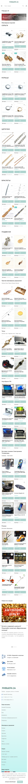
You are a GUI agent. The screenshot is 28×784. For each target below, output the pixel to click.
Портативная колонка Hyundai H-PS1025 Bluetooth (7, 516)
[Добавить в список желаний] (12, 31)
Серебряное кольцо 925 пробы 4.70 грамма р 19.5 (20, 94)
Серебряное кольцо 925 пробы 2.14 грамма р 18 (7, 116)
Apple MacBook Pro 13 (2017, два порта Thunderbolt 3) (7, 441)
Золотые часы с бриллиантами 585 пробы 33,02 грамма (19, 371)
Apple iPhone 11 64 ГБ (19, 515)
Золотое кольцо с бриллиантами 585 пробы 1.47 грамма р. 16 (19, 117)
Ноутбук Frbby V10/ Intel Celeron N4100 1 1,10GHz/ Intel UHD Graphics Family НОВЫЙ (20, 442)
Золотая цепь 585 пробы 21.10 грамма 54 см (7, 168)
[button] (3, 17)
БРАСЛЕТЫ (6, 180)
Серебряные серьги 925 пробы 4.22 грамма (7, 42)
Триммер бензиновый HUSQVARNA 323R (7, 585)
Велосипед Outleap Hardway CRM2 (19, 566)
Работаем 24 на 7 (11, 669)
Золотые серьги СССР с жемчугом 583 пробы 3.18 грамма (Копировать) (20, 43)
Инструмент (4, 528)
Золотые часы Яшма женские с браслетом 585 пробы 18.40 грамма (7, 349)
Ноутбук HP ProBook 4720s (7, 397)
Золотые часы (5, 333)
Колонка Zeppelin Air (19, 493)
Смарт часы (18, 333)
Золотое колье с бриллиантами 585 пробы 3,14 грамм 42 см (7, 321)
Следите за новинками (12, 657)
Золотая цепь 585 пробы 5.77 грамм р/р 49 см (19, 168)
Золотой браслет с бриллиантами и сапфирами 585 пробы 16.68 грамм (19, 220)
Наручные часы (11, 333)
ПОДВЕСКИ (6, 232)
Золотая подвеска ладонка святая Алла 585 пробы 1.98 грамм (7, 270)
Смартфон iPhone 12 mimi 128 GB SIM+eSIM (19, 472)
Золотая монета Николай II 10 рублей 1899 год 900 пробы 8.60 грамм (20, 322)
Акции (3, 623)
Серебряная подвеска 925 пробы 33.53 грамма (7, 248)
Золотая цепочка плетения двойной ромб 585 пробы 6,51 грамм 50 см (8, 147)
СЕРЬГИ (5, 25)
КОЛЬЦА (5, 78)
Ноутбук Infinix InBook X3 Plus (19, 419)
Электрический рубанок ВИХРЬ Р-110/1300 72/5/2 (20, 544)
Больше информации (10, 781)
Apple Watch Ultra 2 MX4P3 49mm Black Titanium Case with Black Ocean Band (19, 350)
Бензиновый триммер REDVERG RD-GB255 (19, 588)
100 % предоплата (11, 675)
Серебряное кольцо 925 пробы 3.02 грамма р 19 (7, 94)
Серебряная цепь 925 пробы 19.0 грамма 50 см (19, 146)
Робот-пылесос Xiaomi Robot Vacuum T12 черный (7, 494)
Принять (20, 781)
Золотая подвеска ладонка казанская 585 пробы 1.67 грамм (20, 248)
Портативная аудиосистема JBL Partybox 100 (6, 472)
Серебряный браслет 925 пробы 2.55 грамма (20, 197)
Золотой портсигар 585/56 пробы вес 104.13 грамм (20, 299)
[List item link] (14, 707)
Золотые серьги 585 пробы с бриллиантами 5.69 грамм (20, 65)
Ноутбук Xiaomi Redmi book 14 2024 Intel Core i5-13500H (19, 397)
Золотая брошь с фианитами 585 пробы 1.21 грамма (7, 299)
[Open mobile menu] (1, 6)
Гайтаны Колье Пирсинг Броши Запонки (10, 283)
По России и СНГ (11, 663)
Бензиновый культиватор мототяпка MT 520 (6, 544)
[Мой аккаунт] (26, 6)
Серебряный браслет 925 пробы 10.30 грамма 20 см (7, 197)
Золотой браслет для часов (7, 219)
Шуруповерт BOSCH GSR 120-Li (7, 566)
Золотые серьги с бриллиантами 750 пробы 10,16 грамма (7, 65)
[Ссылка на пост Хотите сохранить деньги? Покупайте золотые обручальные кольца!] (14, 613)
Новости (6, 623)
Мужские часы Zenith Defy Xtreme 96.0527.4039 (7, 371)
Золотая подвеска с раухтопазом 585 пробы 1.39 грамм (19, 270)
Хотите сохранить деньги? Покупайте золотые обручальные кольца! (14, 628)
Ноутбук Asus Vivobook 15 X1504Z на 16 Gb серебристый (7, 419)
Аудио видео (10, 455)
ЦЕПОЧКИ (6, 129)
